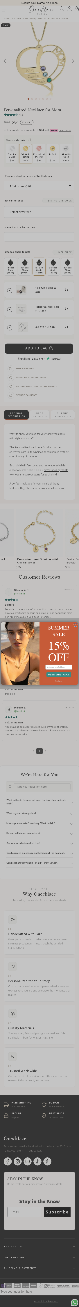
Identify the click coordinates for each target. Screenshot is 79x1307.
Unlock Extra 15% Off (58, 674)
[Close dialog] (75, 625)
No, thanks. (58, 681)
